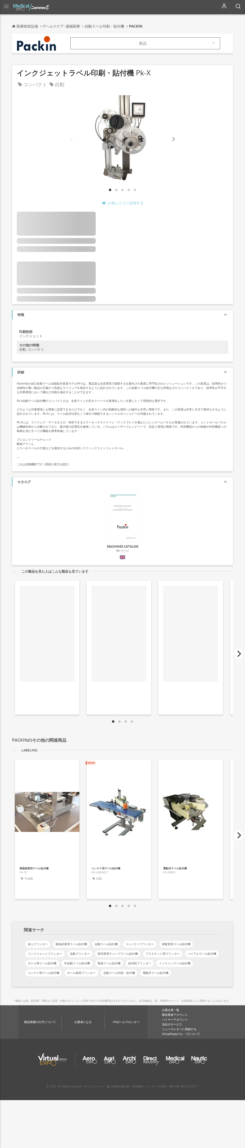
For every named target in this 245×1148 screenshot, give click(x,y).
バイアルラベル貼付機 (202, 954)
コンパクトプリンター (139, 944)
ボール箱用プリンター (81, 973)
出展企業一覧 (170, 1010)
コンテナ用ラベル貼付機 (43, 973)
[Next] (173, 139)
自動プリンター (80, 954)
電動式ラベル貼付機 (155, 973)
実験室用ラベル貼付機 (176, 944)
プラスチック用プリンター (162, 954)
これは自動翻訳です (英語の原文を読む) (43, 464)
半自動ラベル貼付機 (77, 963)
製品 (143, 43)
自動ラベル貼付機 (106, 944)
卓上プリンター (38, 944)
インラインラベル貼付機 (174, 963)
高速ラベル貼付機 (109, 963)
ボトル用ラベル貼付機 (42, 963)
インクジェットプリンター (45, 954)
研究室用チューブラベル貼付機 (118, 954)
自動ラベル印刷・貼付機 (119, 973)
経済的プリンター (139, 963)
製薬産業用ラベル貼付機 (71, 944)
